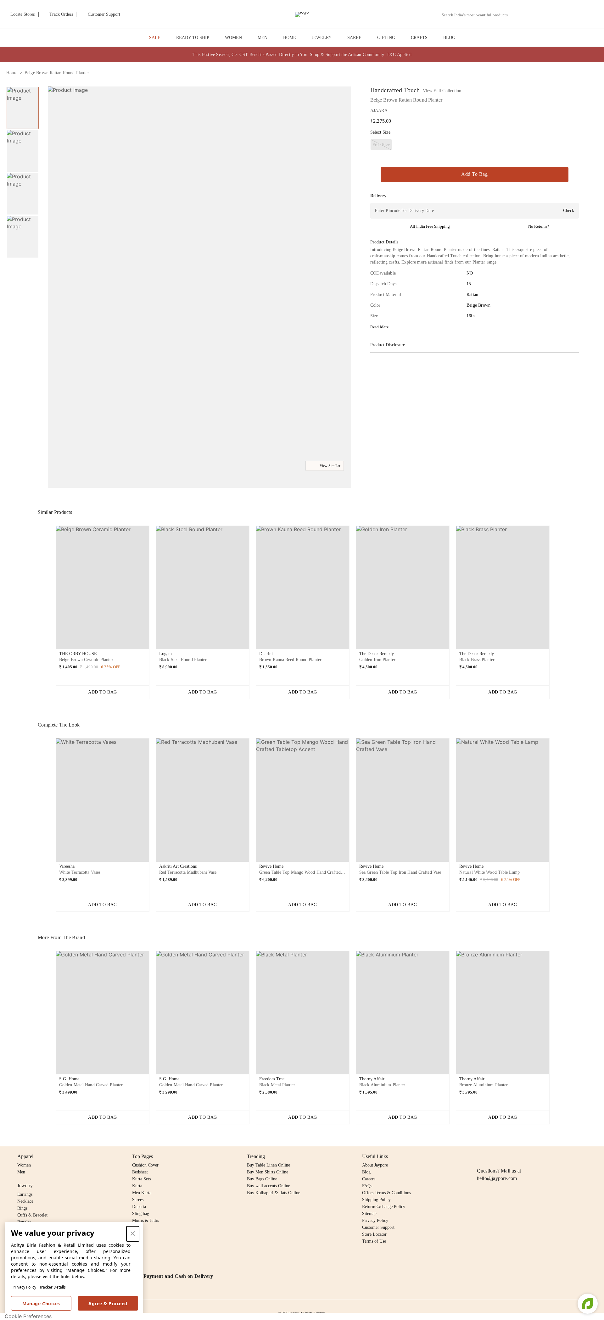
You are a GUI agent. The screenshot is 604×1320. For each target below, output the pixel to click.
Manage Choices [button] (41, 1303)
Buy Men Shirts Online (267, 1172)
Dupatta (139, 1206)
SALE (154, 37)
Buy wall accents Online (268, 1186)
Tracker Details (52, 1287)
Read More (379, 327)
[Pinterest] (529, 1156)
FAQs (367, 1186)
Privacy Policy (24, 1287)
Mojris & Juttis (145, 1220)
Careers (368, 1179)
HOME (289, 37)
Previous (51, 590)
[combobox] (477, 15)
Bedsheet (140, 1172)
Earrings (24, 1194)
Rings (22, 1208)
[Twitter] (504, 1156)
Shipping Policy (376, 1199)
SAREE (354, 37)
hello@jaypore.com (497, 1178)
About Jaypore (375, 1165)
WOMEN (233, 37)
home (11, 72)
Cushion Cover (145, 1165)
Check (568, 210)
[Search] (516, 15)
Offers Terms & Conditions (386, 1192)
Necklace (25, 1201)
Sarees (137, 1199)
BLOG (449, 37)
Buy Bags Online (262, 1179)
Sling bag (140, 1213)
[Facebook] (493, 1156)
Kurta (137, 1186)
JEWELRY (322, 37)
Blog (366, 1172)
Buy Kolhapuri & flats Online (273, 1192)
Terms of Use (374, 1241)
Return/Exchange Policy (383, 1206)
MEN (262, 37)
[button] (530, 14)
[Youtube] (517, 1156)
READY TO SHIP (192, 37)
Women (24, 1165)
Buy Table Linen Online (268, 1165)
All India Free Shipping (430, 226)
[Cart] (563, 14)
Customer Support (378, 1227)
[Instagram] (480, 1156)
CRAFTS (419, 37)
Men (21, 1172)
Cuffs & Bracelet (32, 1215)
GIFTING (386, 37)
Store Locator (374, 1234)
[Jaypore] (302, 14)
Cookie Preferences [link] (28, 1316)
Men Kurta (141, 1192)
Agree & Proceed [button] (107, 1303)
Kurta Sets (141, 1179)
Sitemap (369, 1213)
